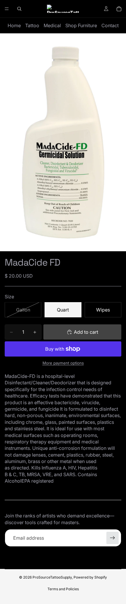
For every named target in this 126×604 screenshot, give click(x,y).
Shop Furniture (81, 25)
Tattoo (32, 25)
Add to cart (86, 332)
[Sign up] (112, 538)
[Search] (19, 8)
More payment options (63, 363)
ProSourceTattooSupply (52, 577)
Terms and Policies (63, 589)
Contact (110, 25)
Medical (52, 25)
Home (14, 25)
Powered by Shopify (90, 577)
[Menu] (6, 9)
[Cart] (119, 8)
